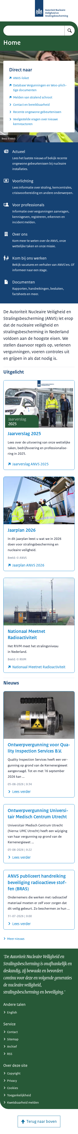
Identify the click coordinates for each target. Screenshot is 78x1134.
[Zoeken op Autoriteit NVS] (70, 31)
